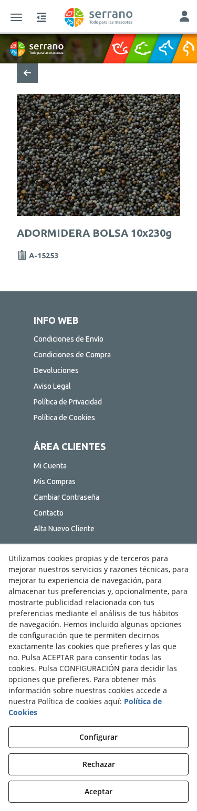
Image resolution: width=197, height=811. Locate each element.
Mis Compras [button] (55, 481)
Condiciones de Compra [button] (72, 354)
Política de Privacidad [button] (68, 402)
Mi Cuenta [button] (50, 466)
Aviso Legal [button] (52, 386)
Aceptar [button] (98, 791)
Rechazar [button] (98, 764)
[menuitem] (99, 339)
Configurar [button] (98, 737)
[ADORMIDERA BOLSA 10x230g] (98, 155)
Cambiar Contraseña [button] (66, 497)
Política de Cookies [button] (64, 417)
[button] (98, 17)
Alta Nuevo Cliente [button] (64, 528)
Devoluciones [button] (56, 370)
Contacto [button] (49, 513)
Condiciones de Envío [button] (68, 339)
